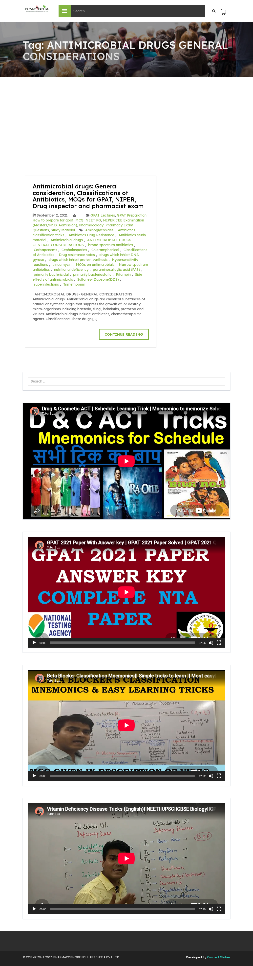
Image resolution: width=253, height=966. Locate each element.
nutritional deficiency (71, 269)
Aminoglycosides (99, 230)
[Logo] (37, 8)
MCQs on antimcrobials (95, 264)
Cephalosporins (74, 250)
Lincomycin (61, 264)
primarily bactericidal (51, 274)
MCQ (79, 220)
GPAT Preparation (132, 215)
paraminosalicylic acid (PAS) (116, 269)
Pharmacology (91, 225)
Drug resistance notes (77, 255)
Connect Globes (218, 957)
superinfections (46, 284)
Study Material (63, 230)
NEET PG (93, 220)
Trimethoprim (74, 284)
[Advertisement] (126, 113)
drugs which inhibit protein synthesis (77, 259)
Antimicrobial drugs (67, 240)
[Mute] (211, 642)
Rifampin (123, 274)
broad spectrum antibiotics (110, 245)
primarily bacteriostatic (92, 274)
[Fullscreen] (218, 642)
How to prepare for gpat (53, 220)
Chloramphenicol (105, 250)
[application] (126, 592)
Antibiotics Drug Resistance (91, 235)
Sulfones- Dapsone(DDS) (98, 279)
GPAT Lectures (102, 215)
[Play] (34, 642)
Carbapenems (45, 250)
